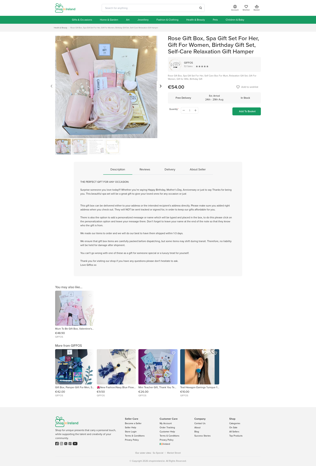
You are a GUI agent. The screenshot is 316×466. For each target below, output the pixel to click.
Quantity (173, 109)
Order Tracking (167, 427)
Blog (196, 431)
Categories (234, 423)
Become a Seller (133, 423)
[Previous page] (51, 86)
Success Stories (202, 435)
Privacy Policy (132, 440)
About (197, 427)
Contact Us (200, 423)
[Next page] (160, 86)
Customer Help (167, 431)
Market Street (174, 453)
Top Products (236, 435)
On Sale (233, 427)
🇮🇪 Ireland (165, 444)
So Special (158, 453)
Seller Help (130, 427)
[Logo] (65, 8)
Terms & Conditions (135, 435)
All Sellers (234, 431)
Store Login (131, 431)
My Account (166, 423)
